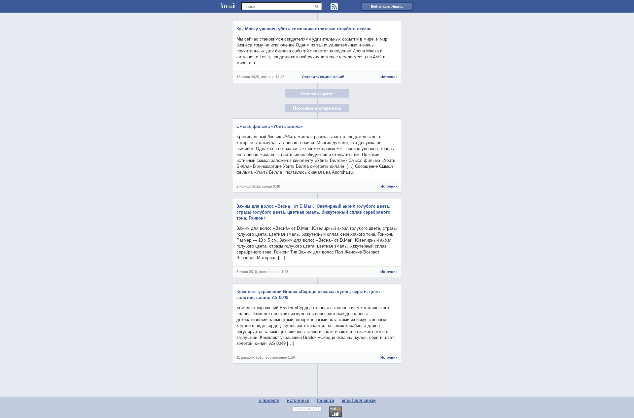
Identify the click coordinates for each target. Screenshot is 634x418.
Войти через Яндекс (387, 6)
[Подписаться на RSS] (334, 6)
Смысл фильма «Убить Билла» (269, 126)
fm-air (228, 5)
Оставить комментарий (323, 77)
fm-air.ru (325, 400)
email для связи (359, 400)
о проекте (269, 400)
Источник (389, 77)
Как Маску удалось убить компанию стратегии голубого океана (303, 28)
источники (298, 400)
